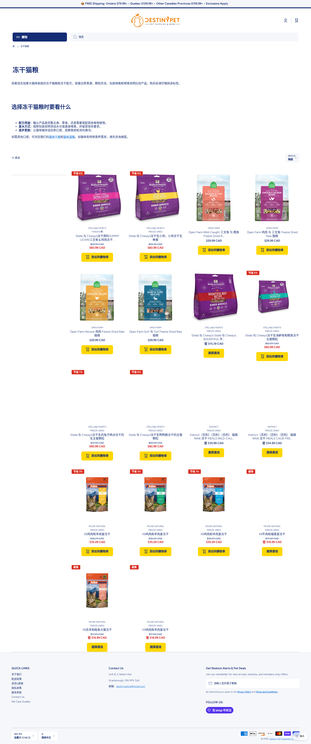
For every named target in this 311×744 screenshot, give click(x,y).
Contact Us (18, 697)
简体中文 (46, 737)
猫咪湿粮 (69, 137)
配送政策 (17, 679)
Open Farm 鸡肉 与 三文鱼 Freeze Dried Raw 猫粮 (272, 234)
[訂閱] (294, 683)
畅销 (290, 159)
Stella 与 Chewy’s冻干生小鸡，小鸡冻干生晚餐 (155, 237)
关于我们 (17, 674)
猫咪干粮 (54, 137)
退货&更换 (17, 683)
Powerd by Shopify (290, 739)
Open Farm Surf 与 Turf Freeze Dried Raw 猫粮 (155, 333)
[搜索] (74, 37)
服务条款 (17, 692)
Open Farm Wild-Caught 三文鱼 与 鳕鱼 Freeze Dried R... (214, 234)
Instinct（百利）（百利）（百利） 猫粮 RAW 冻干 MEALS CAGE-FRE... (272, 436)
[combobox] (184, 37)
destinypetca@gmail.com (130, 686)
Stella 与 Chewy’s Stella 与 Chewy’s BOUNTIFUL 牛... (213, 337)
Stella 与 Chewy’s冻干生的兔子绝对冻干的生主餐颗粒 (97, 436)
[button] (296, 20)
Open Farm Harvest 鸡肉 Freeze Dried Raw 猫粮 (97, 333)
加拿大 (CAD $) (22, 737)
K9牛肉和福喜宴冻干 (272, 534)
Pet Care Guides (21, 701)
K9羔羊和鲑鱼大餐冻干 (97, 629)
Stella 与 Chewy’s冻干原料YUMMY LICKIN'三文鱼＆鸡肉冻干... (97, 237)
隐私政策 (17, 688)
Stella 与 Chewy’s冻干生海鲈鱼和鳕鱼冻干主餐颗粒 (272, 337)
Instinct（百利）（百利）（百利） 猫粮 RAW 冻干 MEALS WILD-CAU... (214, 436)
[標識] (155, 20)
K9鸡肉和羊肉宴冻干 (97, 534)
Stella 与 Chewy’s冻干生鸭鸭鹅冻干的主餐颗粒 (155, 436)
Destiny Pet (275, 739)
